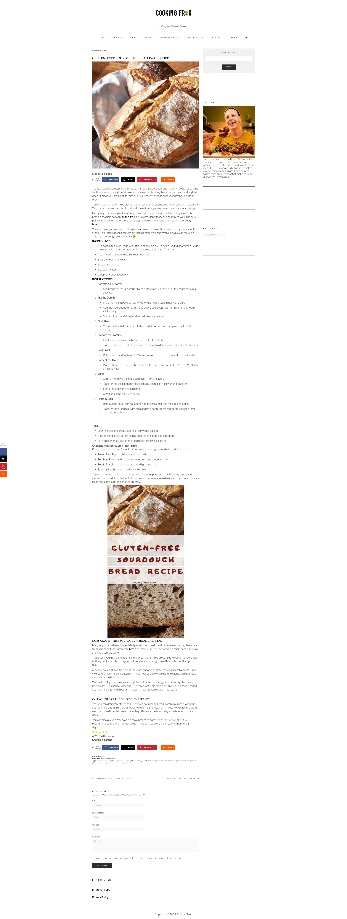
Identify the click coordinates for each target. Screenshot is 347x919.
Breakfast (105, 759)
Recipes (118, 38)
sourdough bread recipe (108, 763)
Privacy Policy (195, 38)
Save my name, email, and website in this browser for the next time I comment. (140, 858)
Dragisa (101, 756)
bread (95, 224)
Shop (132, 38)
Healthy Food (113, 759)
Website (95, 825)
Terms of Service (170, 38)
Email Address (98, 813)
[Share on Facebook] (3, 451)
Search (229, 67)
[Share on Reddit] (3, 474)
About (234, 38)
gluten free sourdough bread (106, 761)
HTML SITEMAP (102, 890)
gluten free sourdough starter (151, 761)
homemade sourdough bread (172, 761)
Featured (148, 38)
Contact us (217, 38)
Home (103, 38)
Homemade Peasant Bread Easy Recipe (114, 778)
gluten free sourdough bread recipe (129, 761)
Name (94, 801)
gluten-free (128, 216)
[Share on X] (3, 459)
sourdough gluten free (124, 763)
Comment (96, 837)
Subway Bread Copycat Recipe (181, 778)
